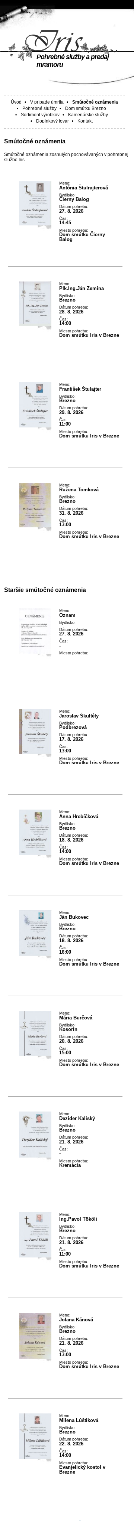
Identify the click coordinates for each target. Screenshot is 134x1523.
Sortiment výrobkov (40, 114)
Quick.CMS (65, 1518)
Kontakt (85, 121)
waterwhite (93, 1513)
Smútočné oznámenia (95, 102)
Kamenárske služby (88, 114)
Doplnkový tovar (52, 121)
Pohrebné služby (39, 108)
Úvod (16, 102)
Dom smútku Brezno (85, 108)
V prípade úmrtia (47, 102)
